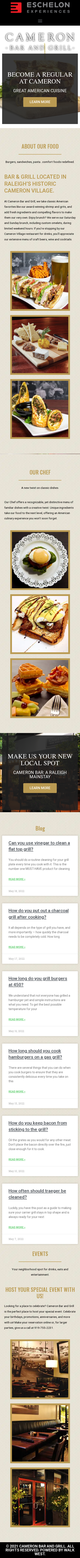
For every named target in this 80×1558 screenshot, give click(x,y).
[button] (40, 20)
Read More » (17, 879)
